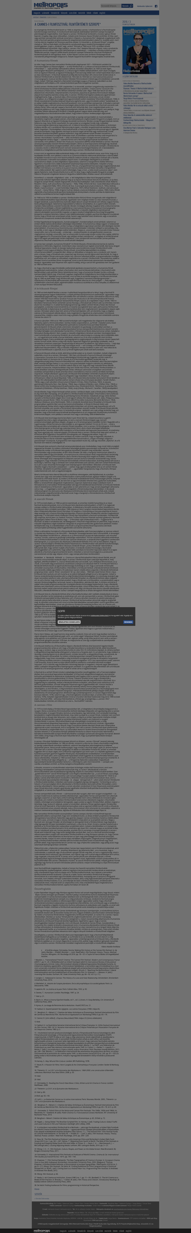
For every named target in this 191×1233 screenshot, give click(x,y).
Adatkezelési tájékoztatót (99, 615)
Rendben (128, 622)
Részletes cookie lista (69, 622)
